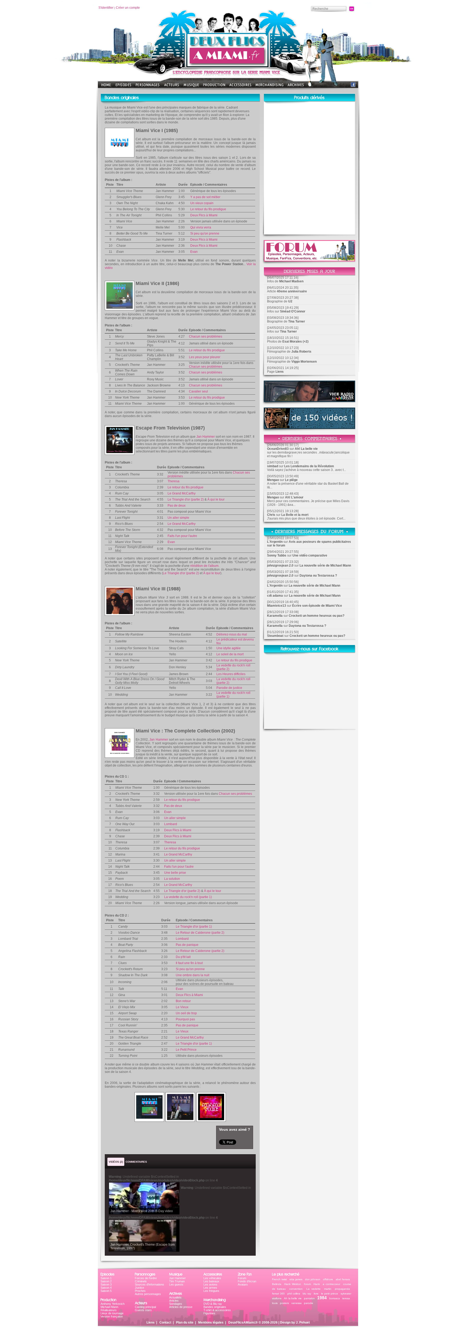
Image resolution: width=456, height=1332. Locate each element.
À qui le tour (216, 499)
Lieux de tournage (112, 1313)
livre (316, 1293)
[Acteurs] (171, 86)
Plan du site (184, 1322)
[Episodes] (123, 86)
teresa (346, 1298)
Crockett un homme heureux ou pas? (316, 616)
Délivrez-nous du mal (231, 634)
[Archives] (295, 86)
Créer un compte (128, 8)
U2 (290, 301)
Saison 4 (106, 1287)
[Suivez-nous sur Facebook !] (353, 85)
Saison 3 (106, 1284)
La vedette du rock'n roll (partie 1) (188, 897)
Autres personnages (148, 1294)
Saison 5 (106, 1290)
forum (307, 1284)
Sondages (175, 1303)
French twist (279, 1279)
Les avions (210, 1284)
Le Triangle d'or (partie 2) (186, 499)
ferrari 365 (278, 1293)
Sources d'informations (149, 1284)
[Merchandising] (269, 86)
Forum (242, 1278)
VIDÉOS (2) (116, 1161)
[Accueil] (228, 66)
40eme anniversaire (292, 291)
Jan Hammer (205, 436)
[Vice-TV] (309, 427)
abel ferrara (343, 1279)
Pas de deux (177, 505)
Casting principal (145, 1306)
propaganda (342, 1288)
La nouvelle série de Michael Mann (325, 565)
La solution (172, 879)
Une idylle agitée (228, 648)
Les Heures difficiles (230, 674)
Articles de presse (180, 1306)
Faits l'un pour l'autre (182, 536)
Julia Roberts (301, 351)
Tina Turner (296, 321)
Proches (140, 1290)
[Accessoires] (240, 86)
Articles (174, 1300)
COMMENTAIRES (136, 1161)
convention (296, 1288)
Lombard (170, 824)
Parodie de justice (229, 688)
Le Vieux (182, 1007)
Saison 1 (106, 1278)
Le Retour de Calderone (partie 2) (200, 932)
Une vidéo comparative (309, 555)
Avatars (243, 1284)
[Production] (214, 86)
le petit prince (329, 1293)
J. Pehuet (303, 1322)
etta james (295, 1279)
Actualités (175, 1297)
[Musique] (191, 86)
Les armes (210, 1287)
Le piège (291, 480)
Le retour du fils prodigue (208, 209)
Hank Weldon (292, 1284)
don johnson (313, 1279)
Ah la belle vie (292, 1298)
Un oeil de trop (186, 1013)
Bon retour (183, 1001)
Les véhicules (212, 1278)
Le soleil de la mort (230, 654)
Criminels (141, 1281)
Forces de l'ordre (146, 1278)
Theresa (173, 481)
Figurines (209, 1313)
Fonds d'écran (247, 1281)
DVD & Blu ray (212, 1303)
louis (275, 1303)
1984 (322, 1298)
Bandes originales (214, 1306)
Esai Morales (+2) (295, 341)
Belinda (276, 1284)
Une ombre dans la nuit (192, 975)
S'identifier (105, 8)
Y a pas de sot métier (205, 197)
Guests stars (143, 1310)
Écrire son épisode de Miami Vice (317, 605)
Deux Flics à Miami (203, 215)
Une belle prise (175, 873)
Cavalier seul (198, 391)
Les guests (176, 1284)
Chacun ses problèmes (205, 336)
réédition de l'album (204, 566)
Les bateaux (211, 1281)
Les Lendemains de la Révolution (309, 466)
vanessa (296, 1303)
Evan (194, 252)
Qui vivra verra (200, 227)
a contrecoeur (331, 1284)
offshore (328, 1279)
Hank (317, 1284)
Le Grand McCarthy (182, 493)
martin (327, 1288)
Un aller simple (178, 518)
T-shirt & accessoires (217, 1310)
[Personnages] (147, 86)
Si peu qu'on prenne (204, 233)
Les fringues (211, 1290)
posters (284, 1303)
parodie (308, 1303)
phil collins (293, 1293)
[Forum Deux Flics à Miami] (309, 260)
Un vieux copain (201, 203)
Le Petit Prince (186, 1049)
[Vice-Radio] (309, 400)
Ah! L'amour (294, 497)
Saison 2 (106, 1281)
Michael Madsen (291, 281)
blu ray (307, 1293)
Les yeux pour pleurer (204, 357)
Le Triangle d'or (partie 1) (194, 926)
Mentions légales (211, 1322)
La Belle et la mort (294, 515)
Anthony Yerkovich (113, 1303)
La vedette (313, 1288)
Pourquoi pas (185, 1019)
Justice (139, 1287)
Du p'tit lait (183, 957)
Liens (280, 371)
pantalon (309, 1298)
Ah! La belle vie (306, 449)
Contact (165, 1322)
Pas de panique (187, 945)
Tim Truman (177, 1281)
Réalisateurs (109, 1310)
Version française (112, 1316)
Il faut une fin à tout (189, 963)
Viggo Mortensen (304, 361)
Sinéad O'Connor (292, 311)
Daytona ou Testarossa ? (318, 575)
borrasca (334, 1298)
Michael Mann (109, 1306)
